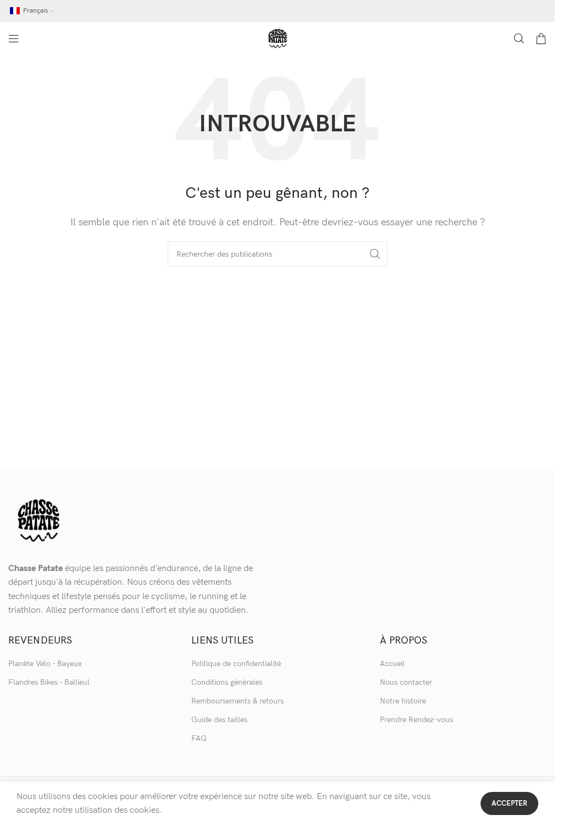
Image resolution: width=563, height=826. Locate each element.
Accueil (392, 663)
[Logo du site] (277, 38)
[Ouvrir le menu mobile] (14, 38)
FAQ (199, 738)
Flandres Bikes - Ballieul (49, 682)
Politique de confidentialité (236, 663)
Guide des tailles (219, 719)
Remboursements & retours (237, 701)
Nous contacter (406, 682)
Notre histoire (403, 701)
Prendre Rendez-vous (416, 719)
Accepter (509, 803)
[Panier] (541, 38)
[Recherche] (519, 38)
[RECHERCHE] (375, 254)
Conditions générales (226, 682)
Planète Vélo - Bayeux (45, 663)
